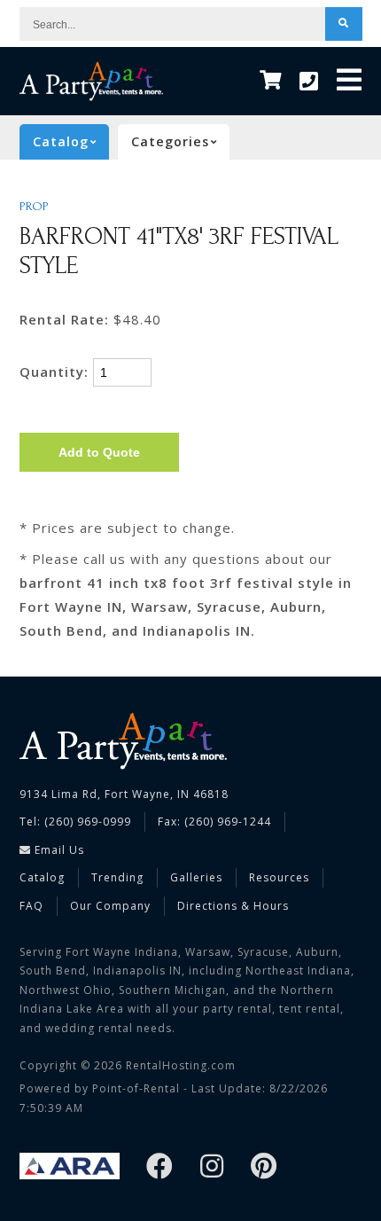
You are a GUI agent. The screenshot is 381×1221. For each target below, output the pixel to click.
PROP (34, 207)
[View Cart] (271, 81)
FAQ (31, 905)
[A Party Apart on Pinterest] (264, 1167)
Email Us (57, 849)
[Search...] (343, 24)
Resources (279, 877)
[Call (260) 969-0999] (309, 81)
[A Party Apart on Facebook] (160, 1167)
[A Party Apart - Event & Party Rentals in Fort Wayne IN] (91, 81)
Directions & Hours (233, 905)
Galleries (196, 877)
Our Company (110, 905)
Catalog (42, 877)
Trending (117, 877)
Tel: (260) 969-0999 (75, 821)
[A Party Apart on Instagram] (212, 1167)
